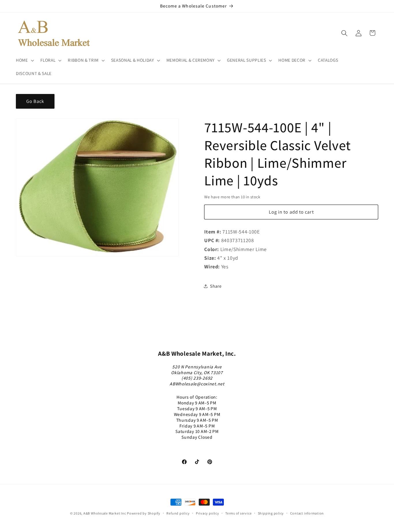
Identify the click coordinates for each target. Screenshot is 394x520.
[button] (24, 60)
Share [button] (216, 286)
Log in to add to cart (291, 212)
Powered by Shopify (143, 513)
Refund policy (178, 513)
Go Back (35, 101)
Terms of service (238, 513)
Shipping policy (271, 513)
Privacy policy (207, 513)
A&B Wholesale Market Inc (104, 513)
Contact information (307, 513)
